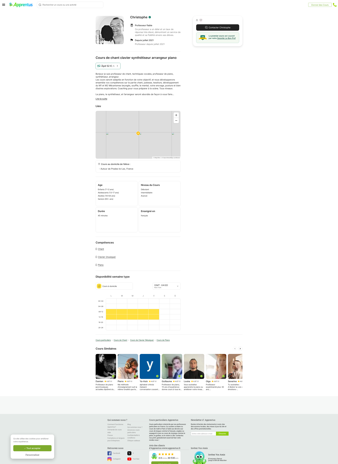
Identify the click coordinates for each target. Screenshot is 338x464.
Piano (101, 265)
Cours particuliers (103, 340)
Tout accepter (33, 448)
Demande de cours (114, 430)
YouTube (136, 459)
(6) (111, 381)
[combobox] (70, 5)
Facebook (116, 453)
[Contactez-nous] (335, 5)
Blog (129, 424)
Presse (110, 435)
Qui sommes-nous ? (134, 427)
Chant (101, 249)
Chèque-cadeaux (133, 441)
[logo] (22, 4)
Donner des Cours (320, 4)
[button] (201, 20)
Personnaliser (32, 454)
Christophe (138, 17)
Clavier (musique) (107, 257)
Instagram (117, 459)
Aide (109, 432)
